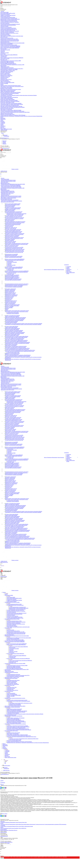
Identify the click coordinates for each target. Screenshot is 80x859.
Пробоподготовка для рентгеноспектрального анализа (17, 700)
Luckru (8, 843)
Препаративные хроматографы (15, 824)
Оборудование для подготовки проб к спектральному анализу (20, 703)
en (1, 565)
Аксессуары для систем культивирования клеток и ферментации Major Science (23, 738)
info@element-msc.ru (5, 148)
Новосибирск (11, 830)
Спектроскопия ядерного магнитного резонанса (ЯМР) (17, 665)
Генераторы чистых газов (11, 687)
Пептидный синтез (10, 629)
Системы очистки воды (39, 824)
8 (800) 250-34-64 (4, 129)
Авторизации (9, 826)
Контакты (20, 822)
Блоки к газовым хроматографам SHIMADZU (17, 655)
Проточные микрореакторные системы (14, 620)
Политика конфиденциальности (6, 842)
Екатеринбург (6, 830)
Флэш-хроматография (11, 597)
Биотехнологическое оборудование (13, 732)
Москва (1, 830)
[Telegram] (4, 787)
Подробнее (65, 856)
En (5, 763)
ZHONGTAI (24, 828)
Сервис (16, 822)
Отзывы (1, 826)
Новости (5, 826)
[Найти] (1, 7)
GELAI (20, 828)
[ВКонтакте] (1, 787)
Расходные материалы (11, 693)
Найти (2, 845)
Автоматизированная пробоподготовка (14, 604)
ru (0, 565)
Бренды (1, 827)
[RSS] (0, 788)
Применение (7, 822)
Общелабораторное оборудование (13, 680)
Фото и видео (18, 826)
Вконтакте (4, 140)
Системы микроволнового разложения (51, 824)
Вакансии (14, 826)
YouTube (4, 142)
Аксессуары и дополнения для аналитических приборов (17, 725)
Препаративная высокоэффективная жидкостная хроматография (19, 637)
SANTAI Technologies (4, 828)
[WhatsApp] (2, 787)
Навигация (2, 821)
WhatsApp (4, 143)
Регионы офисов (3, 829)
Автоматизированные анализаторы (13, 674)
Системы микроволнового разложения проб (17, 607)
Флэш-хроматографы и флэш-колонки (28, 824)
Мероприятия (12, 822)
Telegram (4, 141)
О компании (7, 750)
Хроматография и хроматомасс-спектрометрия (15, 717)
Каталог (6, 594)
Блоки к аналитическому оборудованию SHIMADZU (17, 643)
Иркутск (15, 830)
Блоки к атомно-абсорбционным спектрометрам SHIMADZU (20, 660)
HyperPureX (16, 828)
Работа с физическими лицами (27, 826)
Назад (7, 593)
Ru (5, 762)
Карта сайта (24, 822)
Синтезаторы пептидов (4, 824)
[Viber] (5, 787)
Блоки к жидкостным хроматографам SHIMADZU (18, 646)
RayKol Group (11, 828)
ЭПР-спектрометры (62, 824)
